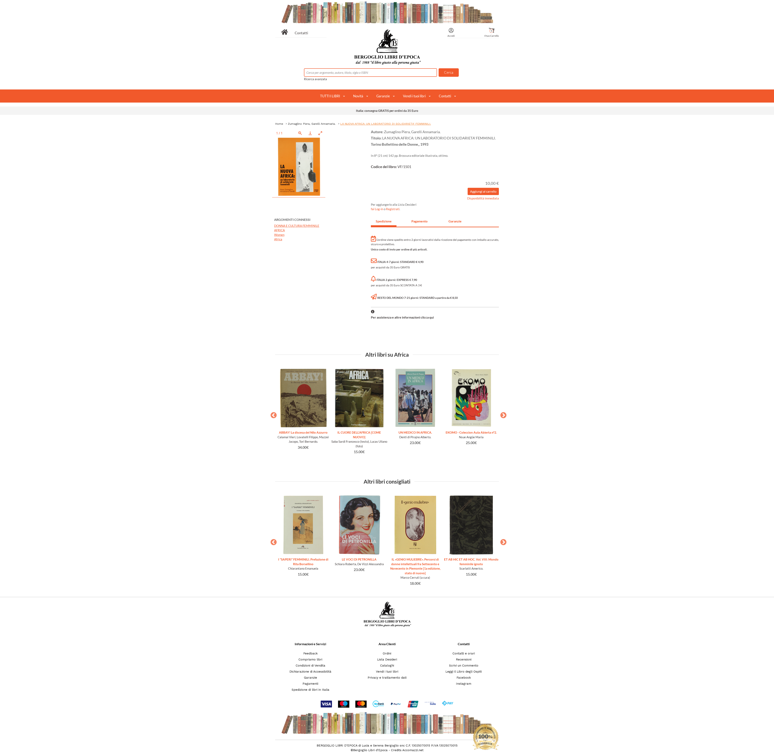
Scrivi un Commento (463, 665)
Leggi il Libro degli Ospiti (463, 671)
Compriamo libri (310, 659)
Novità (358, 96)
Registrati (392, 209)
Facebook (464, 677)
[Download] (310, 133)
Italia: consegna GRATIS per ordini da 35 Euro (387, 110)
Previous (272, 414)
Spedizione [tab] (384, 221)
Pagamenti (310, 683)
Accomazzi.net (412, 750)
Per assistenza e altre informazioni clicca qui (402, 317)
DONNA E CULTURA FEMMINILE (296, 225)
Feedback (310, 653)
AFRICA (279, 230)
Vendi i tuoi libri (414, 96)
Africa (278, 239)
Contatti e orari (464, 653)
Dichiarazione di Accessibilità (310, 671)
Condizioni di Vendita (310, 665)
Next (502, 414)
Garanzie (383, 96)
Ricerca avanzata (315, 79)
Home (279, 123)
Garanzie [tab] (455, 221)
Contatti (301, 33)
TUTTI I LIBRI (330, 96)
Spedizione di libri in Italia (310, 690)
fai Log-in (377, 209)
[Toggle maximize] (320, 133)
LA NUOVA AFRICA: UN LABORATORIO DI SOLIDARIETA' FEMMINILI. (385, 123)
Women (279, 235)
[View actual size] (300, 133)
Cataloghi (387, 665)
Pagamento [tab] (419, 221)
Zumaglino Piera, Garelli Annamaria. (312, 123)
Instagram (463, 683)
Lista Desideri (387, 659)
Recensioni (463, 659)
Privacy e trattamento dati (387, 677)
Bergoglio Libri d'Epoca (370, 750)
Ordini (387, 653)
